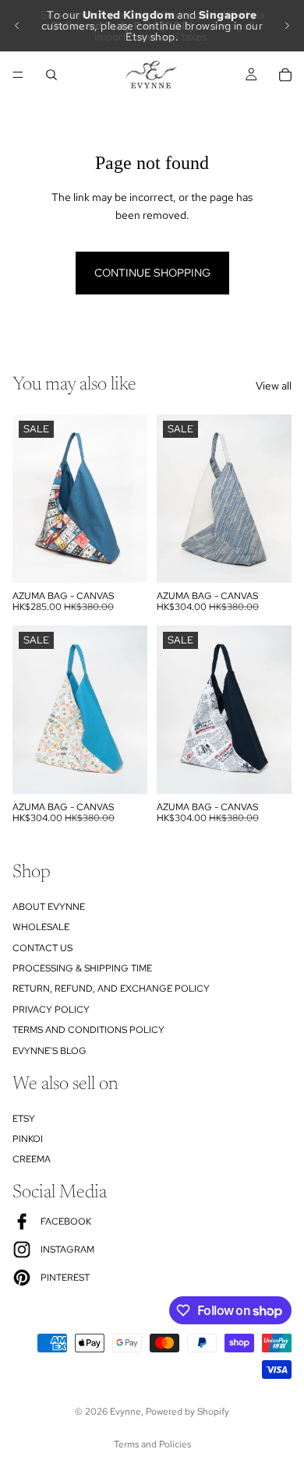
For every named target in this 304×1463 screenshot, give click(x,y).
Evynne (125, 1411)
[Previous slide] (17, 26)
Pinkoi (27, 1139)
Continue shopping (152, 273)
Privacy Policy (51, 1009)
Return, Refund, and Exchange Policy (111, 988)
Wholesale (40, 927)
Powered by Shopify (187, 1411)
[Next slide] (287, 26)
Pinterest (65, 1277)
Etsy (23, 1118)
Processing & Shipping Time (82, 968)
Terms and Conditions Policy (88, 1030)
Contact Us (42, 947)
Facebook (66, 1221)
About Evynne (48, 906)
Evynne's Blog (49, 1050)
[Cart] (285, 75)
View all (274, 386)
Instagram (67, 1249)
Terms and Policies (152, 1444)
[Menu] (18, 75)
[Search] (51, 75)
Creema (31, 1159)
